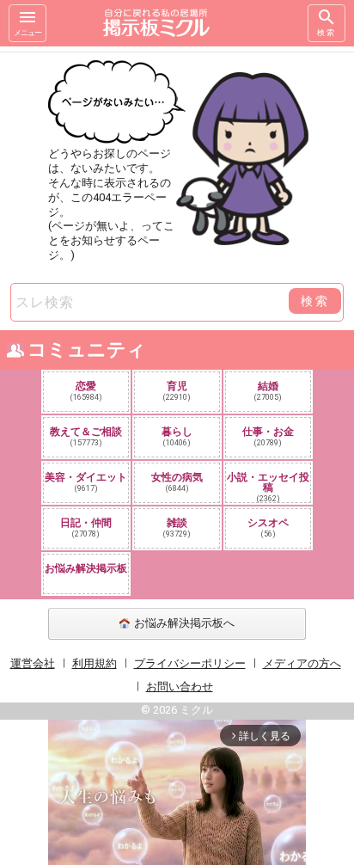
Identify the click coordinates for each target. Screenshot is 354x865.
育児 (177, 391)
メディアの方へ (302, 663)
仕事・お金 (268, 436)
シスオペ (268, 527)
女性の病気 (177, 482)
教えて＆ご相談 (86, 436)
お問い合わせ (179, 686)
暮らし (177, 436)
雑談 (177, 527)
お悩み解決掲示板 (86, 568)
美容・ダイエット (86, 482)
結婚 (268, 391)
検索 (326, 32)
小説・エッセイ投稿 (268, 486)
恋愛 (86, 391)
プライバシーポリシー (190, 663)
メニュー (27, 32)
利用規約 (94, 663)
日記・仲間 (86, 527)
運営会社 (32, 663)
